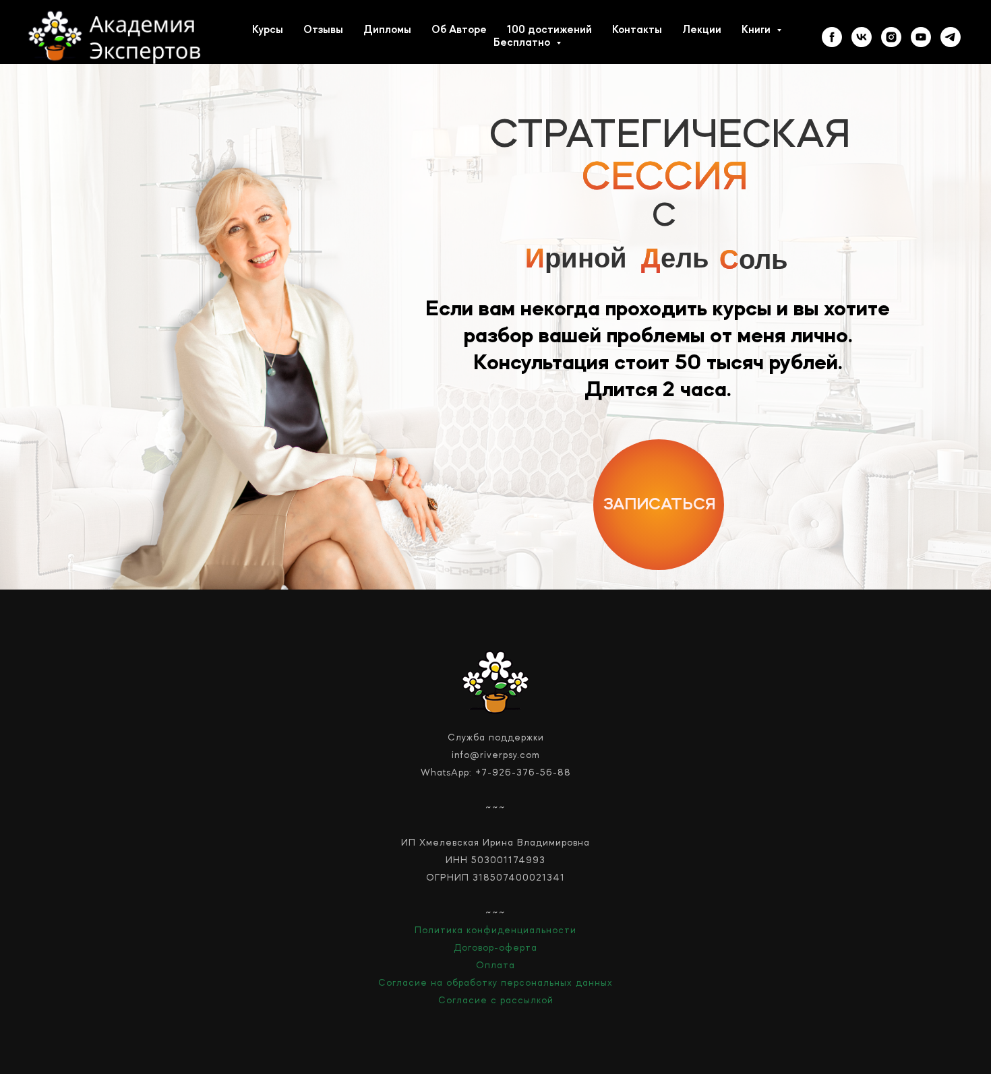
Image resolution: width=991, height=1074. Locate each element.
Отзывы (323, 30)
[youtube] (921, 37)
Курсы (267, 30)
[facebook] (832, 37)
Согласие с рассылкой (495, 1000)
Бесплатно (523, 43)
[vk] (861, 37)
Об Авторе (459, 30)
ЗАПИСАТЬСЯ (659, 505)
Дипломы (387, 30)
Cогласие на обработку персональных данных (495, 983)
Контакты (637, 30)
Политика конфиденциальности (495, 930)
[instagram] (891, 37)
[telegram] (950, 37)
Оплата (495, 965)
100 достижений (549, 30)
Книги (757, 30)
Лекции (701, 30)
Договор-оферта (495, 948)
